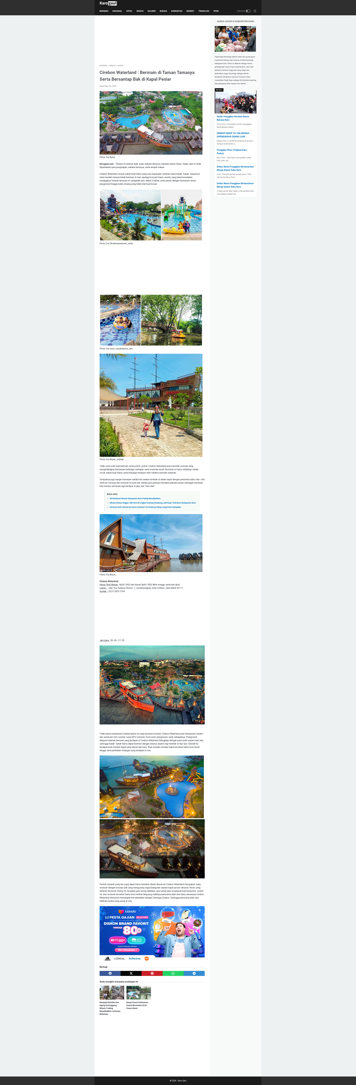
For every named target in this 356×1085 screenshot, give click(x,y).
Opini (216, 11)
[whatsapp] (173, 973)
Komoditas (176, 11)
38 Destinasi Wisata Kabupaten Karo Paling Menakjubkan (135, 498)
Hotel (129, 11)
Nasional (117, 11)
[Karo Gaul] (110, 3)
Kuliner (152, 11)
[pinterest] (152, 973)
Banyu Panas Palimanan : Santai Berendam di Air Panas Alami (137, 1005)
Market (190, 11)
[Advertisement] (152, 39)
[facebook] (110, 973)
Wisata (140, 11)
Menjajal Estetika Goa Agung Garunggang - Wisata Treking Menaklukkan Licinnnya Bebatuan (110, 1008)
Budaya (163, 11)
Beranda (104, 11)
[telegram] (194, 973)
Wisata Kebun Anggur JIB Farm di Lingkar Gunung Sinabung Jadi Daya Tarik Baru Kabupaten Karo (153, 503)
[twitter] (131, 973)
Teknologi (203, 11)
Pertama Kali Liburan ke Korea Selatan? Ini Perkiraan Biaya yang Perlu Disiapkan (145, 507)
